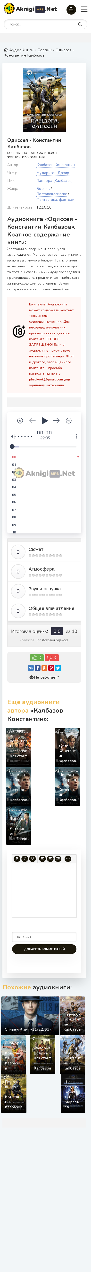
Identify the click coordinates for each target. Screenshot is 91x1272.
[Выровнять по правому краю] (58, 859)
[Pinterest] (51, 668)
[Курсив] (24, 859)
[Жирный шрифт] (17, 859)
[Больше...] (68, 859)
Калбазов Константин (55, 164)
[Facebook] (38, 668)
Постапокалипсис (39, 153)
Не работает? (46, 677)
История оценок (54, 640)
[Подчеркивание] (32, 859)
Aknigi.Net (36, 9)
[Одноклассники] (44, 668)
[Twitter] (58, 668)
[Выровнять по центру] (50, 859)
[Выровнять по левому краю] (42, 859)
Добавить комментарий (44, 949)
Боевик (13, 153)
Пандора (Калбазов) (54, 180)
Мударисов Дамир (52, 172)
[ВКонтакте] (31, 668)
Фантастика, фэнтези (26, 157)
